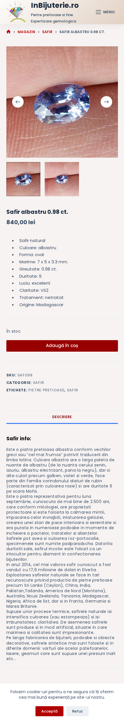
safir (72, 390)
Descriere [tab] (62, 416)
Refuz (77, 711)
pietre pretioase (46, 390)
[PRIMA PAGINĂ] (8, 32)
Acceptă (49, 711)
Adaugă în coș (62, 345)
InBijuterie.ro (55, 5)
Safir (38, 382)
